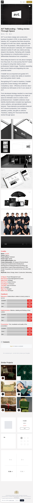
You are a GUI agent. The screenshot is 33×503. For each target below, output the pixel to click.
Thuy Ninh (3, 285)
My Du (2, 287)
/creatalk (24, 425)
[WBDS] (21, 438)
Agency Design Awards (7, 498)
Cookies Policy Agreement (14, 496)
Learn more (11, 500)
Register (29, 2)
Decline (17, 500)
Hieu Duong (4, 278)
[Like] (30, 6)
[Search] (21, 2)
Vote (30, 300)
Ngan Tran (4, 289)
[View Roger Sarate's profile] (3, 410)
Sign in (24, 2)
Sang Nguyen (4, 283)
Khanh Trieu (4, 290)
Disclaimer (16, 497)
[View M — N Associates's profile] (19, 378)
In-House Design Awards (18, 498)
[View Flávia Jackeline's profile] (19, 394)
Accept (21, 500)
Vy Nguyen (4, 277)
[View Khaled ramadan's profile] (3, 394)
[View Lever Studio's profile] (19, 410)
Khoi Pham (4, 282)
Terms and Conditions (25, 496)
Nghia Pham (4, 280)
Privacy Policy (5, 496)
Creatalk (7, 253)
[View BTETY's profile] (3, 378)
